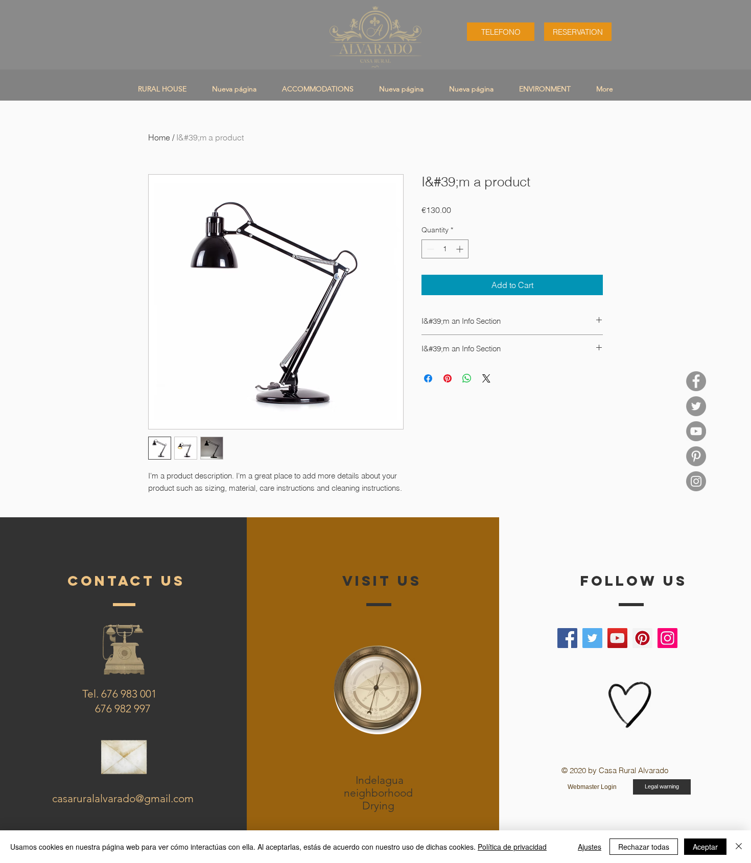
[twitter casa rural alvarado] (696, 406)
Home (159, 137)
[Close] (739, 846)
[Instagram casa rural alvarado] (696, 481)
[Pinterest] (642, 638)
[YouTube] (696, 431)
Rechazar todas (643, 847)
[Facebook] (567, 638)
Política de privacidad (512, 847)
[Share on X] (486, 378)
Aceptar (705, 847)
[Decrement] (429, 249)
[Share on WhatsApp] (467, 378)
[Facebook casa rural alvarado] (696, 381)
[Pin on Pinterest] (447, 378)
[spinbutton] (445, 249)
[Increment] (460, 249)
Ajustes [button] (589, 847)
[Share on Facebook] (428, 378)
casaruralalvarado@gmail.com (123, 798)
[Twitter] (592, 638)
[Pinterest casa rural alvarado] (696, 456)
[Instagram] (667, 638)
